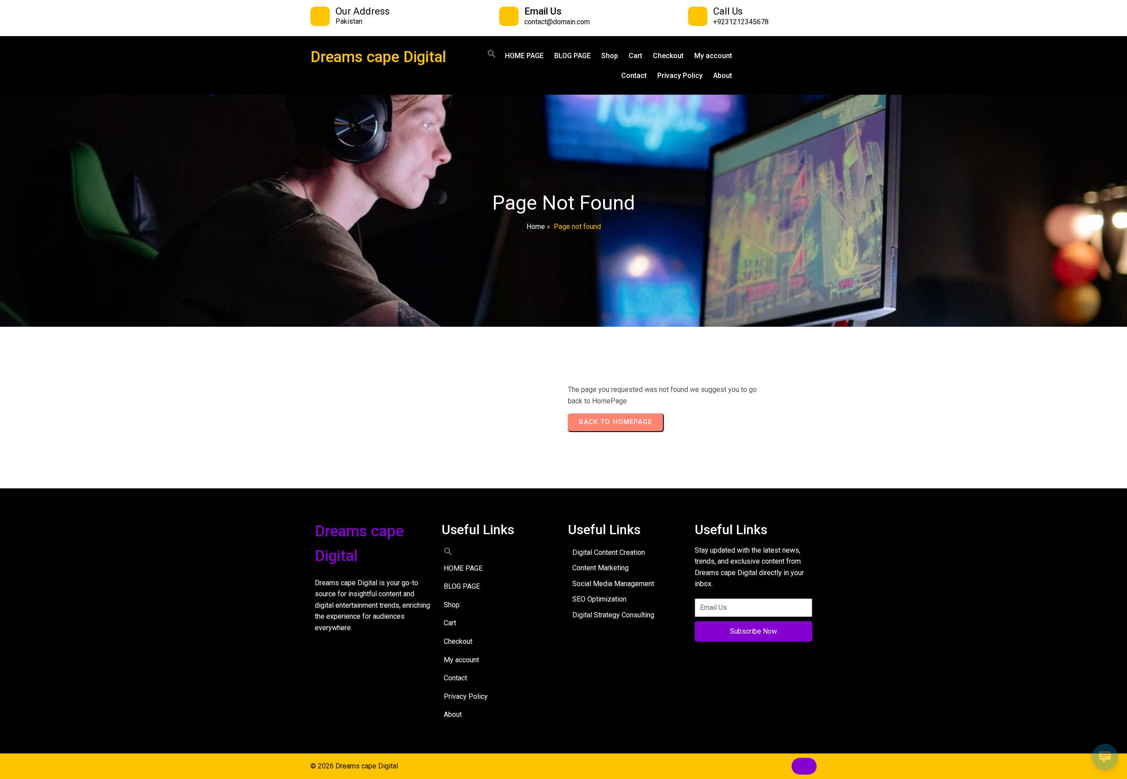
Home (536, 226)
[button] (492, 54)
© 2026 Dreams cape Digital (354, 766)
